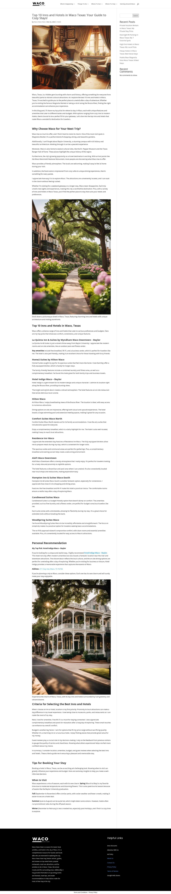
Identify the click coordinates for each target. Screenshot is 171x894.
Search (135, 16)
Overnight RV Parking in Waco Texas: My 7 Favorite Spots (129, 38)
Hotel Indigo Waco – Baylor (95, 553)
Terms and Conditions (80, 892)
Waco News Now (39, 22)
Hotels (59, 22)
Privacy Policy (93, 892)
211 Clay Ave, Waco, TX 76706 (51, 569)
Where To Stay (110, 4)
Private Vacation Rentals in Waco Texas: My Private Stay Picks (129, 28)
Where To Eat (96, 4)
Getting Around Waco (127, 4)
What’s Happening (66, 4)
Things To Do (82, 4)
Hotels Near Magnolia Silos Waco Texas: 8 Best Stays (129, 60)
